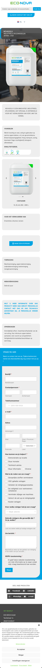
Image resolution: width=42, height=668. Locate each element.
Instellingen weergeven (21, 661)
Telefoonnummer (12, 401)
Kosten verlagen (14, 502)
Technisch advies (14, 465)
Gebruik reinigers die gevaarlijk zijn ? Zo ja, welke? (20, 519)
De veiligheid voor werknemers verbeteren (20, 490)
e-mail (8, 412)
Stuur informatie (14, 469)
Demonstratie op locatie (17, 458)
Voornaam (8, 396)
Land (23, 449)
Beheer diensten (20, 644)
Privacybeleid (23, 665)
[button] (39, 625)
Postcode (8, 449)
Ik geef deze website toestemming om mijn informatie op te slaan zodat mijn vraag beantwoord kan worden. (22, 562)
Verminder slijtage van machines (20, 494)
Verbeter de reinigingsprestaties (20, 485)
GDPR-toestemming (14, 556)
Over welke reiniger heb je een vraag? (20, 507)
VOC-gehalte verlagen (16, 481)
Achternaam (26, 396)
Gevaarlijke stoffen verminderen (20, 478)
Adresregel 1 (9, 431)
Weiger (21, 655)
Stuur (9, 570)
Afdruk (30, 665)
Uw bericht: (10, 533)
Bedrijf (8, 374)
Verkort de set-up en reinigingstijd (21, 498)
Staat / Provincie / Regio (28, 440)
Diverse (28, 469)
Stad (6, 439)
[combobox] (21, 511)
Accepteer (21, 649)
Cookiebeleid (14, 665)
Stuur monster (13, 461)
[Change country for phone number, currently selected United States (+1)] (7, 405)
